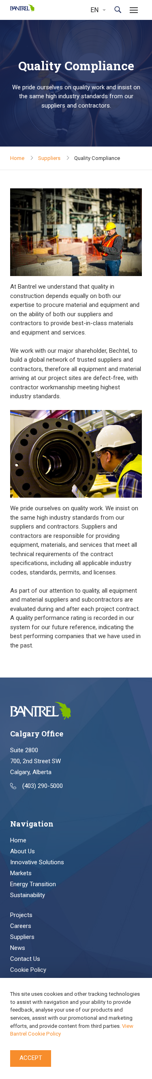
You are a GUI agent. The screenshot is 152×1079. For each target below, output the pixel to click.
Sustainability (27, 895)
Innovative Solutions (37, 862)
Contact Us (25, 958)
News (17, 948)
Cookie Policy (28, 969)
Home (17, 158)
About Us (22, 851)
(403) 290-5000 (42, 786)
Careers (20, 926)
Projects (21, 915)
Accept (30, 1058)
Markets (21, 873)
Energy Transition (33, 884)
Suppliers (49, 158)
